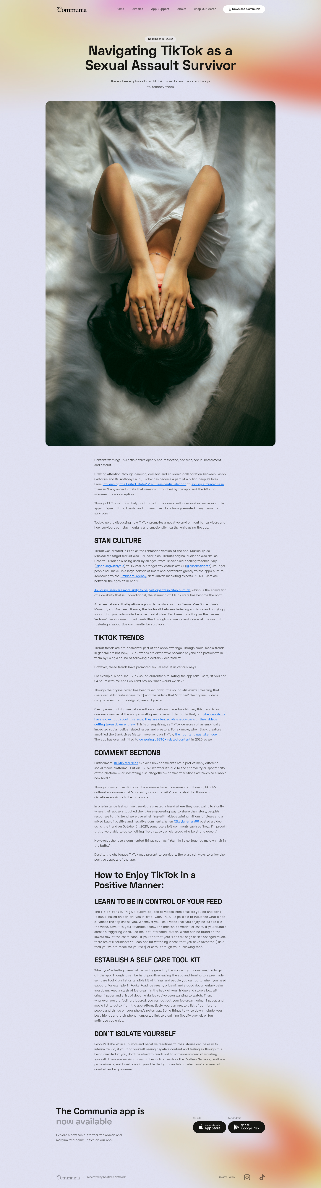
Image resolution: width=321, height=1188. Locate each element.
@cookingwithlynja (110, 566)
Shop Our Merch (205, 9)
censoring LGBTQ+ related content (164, 739)
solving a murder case (208, 484)
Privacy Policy (226, 1177)
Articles (137, 9)
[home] (71, 9)
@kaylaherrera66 (186, 821)
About (181, 9)
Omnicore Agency (133, 576)
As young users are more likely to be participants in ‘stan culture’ (142, 590)
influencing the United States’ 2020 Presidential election (145, 484)
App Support (160, 9)
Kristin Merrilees (126, 763)
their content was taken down (197, 734)
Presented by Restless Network (105, 1177)
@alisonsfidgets (198, 566)
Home (120, 9)
